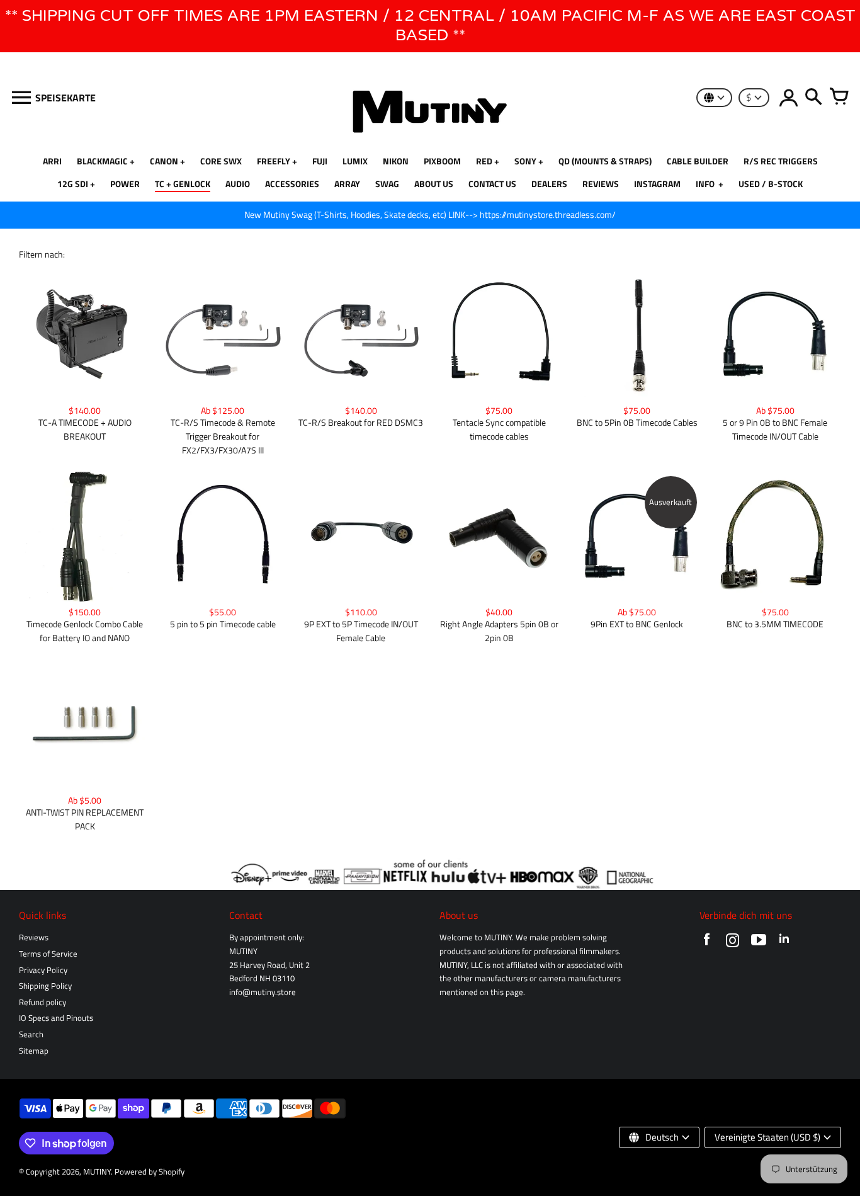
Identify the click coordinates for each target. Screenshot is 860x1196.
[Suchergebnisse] (813, 97)
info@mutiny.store (262, 992)
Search (31, 1034)
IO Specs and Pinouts (56, 1018)
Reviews (33, 937)
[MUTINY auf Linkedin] (784, 942)
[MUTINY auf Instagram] (732, 942)
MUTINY (97, 1172)
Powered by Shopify (149, 1172)
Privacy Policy (43, 970)
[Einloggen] (788, 97)
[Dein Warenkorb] (838, 97)
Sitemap (33, 1051)
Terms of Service (48, 954)
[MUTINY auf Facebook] (706, 942)
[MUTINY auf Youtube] (758, 942)
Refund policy (42, 1002)
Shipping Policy (45, 986)
